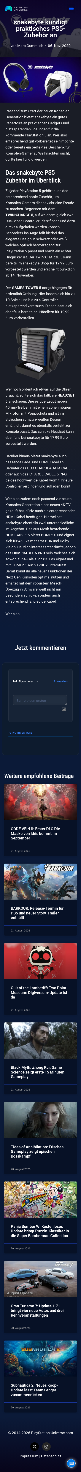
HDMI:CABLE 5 (17, 535)
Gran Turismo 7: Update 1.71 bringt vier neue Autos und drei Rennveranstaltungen (37, 1310)
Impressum (29, 1456)
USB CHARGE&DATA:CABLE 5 (51, 468)
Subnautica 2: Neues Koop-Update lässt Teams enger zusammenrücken (34, 1390)
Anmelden (60, 681)
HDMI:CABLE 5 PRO (28, 553)
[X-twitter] (34, 1446)
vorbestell (13, 269)
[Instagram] (46, 1446)
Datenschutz (51, 1456)
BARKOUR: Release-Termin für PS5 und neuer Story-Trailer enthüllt (37, 913)
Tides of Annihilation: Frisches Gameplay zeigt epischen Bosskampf (37, 1151)
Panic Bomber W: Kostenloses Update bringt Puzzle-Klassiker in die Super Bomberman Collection (40, 1231)
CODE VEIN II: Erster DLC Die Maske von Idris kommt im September (35, 833)
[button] (71, 8)
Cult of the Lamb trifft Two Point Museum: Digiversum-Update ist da (39, 992)
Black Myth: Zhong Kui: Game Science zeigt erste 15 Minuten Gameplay (37, 1072)
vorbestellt (14, 443)
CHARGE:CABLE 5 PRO (48, 474)
